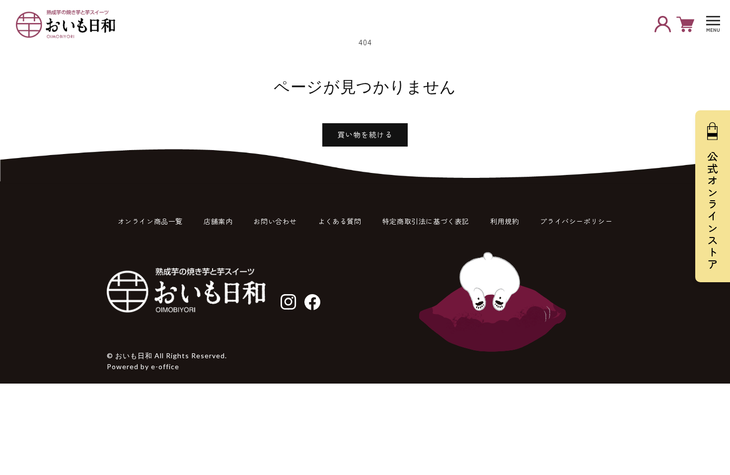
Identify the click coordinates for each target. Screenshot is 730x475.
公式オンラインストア (713, 210)
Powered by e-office (143, 366)
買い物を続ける (365, 134)
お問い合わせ (275, 221)
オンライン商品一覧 (150, 221)
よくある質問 (340, 221)
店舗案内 (218, 221)
